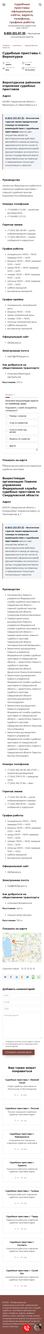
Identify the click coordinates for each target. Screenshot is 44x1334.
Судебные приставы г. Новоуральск (22, 1135)
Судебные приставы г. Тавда (22, 1216)
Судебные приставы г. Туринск (22, 1164)
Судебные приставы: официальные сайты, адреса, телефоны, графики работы (22, 13)
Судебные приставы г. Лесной (22, 1108)
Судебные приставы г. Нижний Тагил (22, 1081)
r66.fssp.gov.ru (14, 342)
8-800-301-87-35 (14, 33)
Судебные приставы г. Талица (22, 1191)
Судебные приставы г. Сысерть (22, 1243)
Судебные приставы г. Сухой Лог (22, 1272)
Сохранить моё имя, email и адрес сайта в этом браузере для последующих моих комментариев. (22, 1044)
